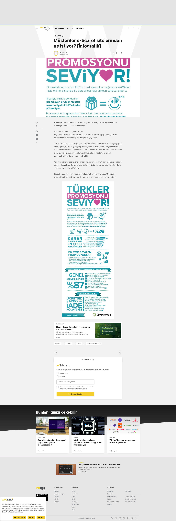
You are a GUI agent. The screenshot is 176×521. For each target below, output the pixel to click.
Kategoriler (59, 28)
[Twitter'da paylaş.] (37, 135)
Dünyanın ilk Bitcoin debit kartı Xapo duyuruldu (99, 464)
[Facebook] (132, 518)
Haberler (56, 491)
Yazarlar (109, 494)
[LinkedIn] (116, 518)
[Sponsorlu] (108, 330)
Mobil (73, 499)
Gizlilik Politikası (130, 499)
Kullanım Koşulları (130, 501)
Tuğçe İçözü (42, 451)
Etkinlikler (80, 28)
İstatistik (69, 343)
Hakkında (110, 491)
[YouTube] (120, 518)
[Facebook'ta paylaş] (37, 131)
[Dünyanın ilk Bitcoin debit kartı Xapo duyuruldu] (66, 469)
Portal (79, 343)
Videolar (56, 496)
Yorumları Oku (88, 360)
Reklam (109, 499)
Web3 (73, 509)
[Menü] (37, 29)
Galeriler (56, 499)
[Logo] (45, 28)
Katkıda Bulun (111, 496)
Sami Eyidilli (82, 472)
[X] (112, 518)
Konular (70, 28)
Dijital (73, 491)
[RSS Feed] (136, 518)
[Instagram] (124, 518)
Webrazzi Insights (59, 494)
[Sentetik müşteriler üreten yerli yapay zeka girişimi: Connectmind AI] (52, 426)
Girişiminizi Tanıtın (113, 501)
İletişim (109, 504)
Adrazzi (58, 337)
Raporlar (56, 501)
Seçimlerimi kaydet (75, 394)
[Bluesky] (128, 518)
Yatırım (76, 437)
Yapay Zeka (41, 437)
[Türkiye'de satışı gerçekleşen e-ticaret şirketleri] (123, 426)
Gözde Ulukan (78, 451)
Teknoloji (74, 501)
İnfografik (57, 343)
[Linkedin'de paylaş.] (37, 139)
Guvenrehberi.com (93, 343)
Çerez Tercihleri (130, 496)
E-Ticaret (57, 36)
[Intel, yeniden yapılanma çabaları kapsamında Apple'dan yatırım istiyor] (88, 426)
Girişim (74, 496)
